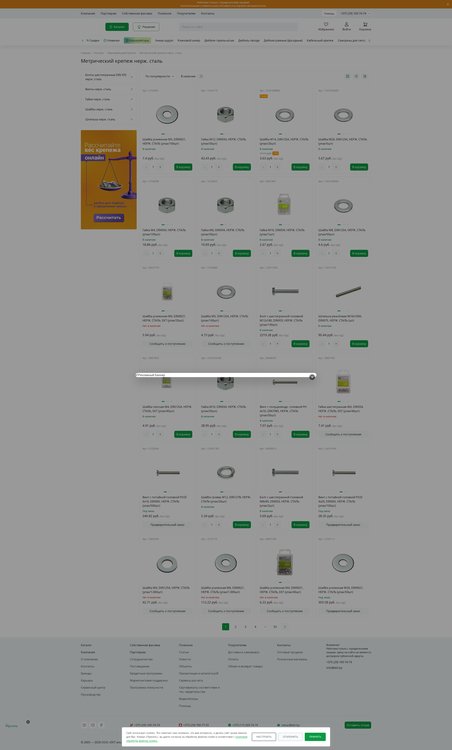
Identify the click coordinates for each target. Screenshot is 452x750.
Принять (315, 736)
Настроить (264, 736)
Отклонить (290, 736)
